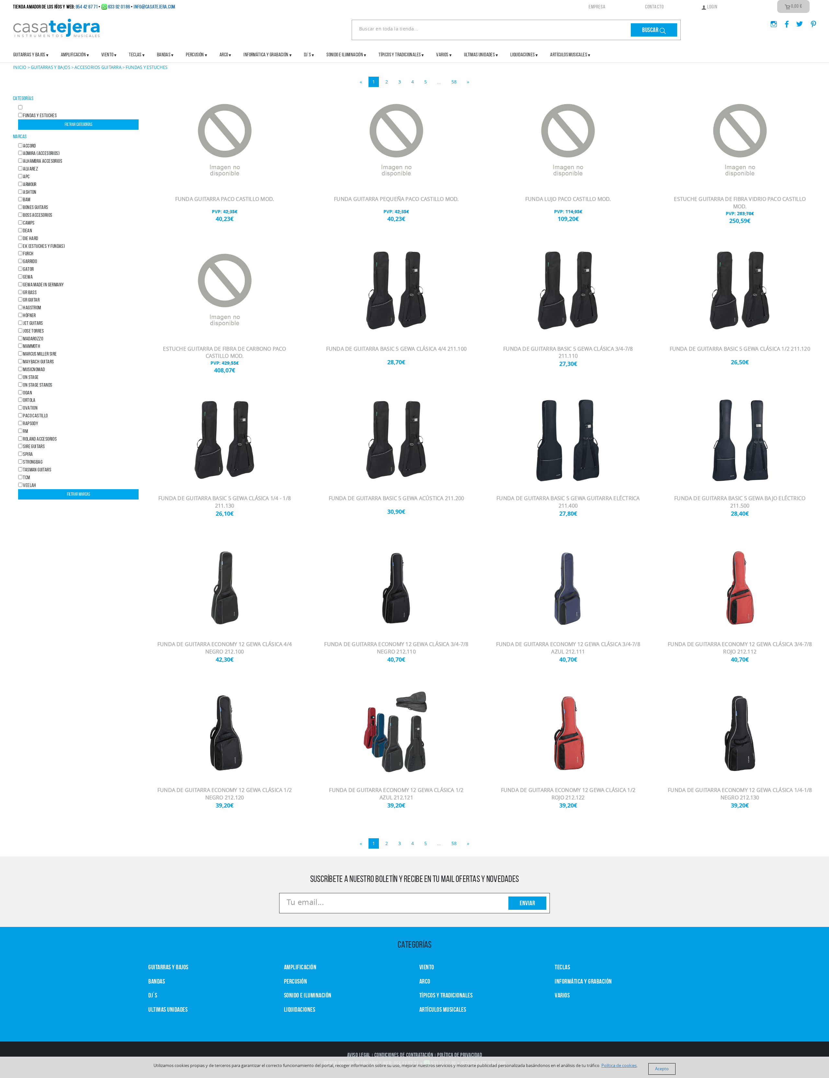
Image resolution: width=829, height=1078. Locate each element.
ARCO (424, 981)
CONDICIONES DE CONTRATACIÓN (403, 1055)
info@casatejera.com (154, 6)
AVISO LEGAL (358, 1055)
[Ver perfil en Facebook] (784, 22)
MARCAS (20, 136)
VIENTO (426, 967)
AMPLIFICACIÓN (73, 54)
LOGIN (712, 6)
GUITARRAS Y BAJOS (29, 54)
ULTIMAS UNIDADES (479, 54)
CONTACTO (654, 6)
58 (454, 82)
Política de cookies (619, 1065)
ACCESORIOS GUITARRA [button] (97, 67)
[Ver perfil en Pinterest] (810, 22)
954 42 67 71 (87, 6)
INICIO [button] (20, 67)
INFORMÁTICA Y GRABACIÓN (266, 54)
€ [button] (796, 6)
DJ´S (152, 995)
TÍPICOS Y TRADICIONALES (400, 54)
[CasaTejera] (56, 27)
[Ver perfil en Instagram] (771, 22)
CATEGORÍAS (23, 98)
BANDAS (156, 981)
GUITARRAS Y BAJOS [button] (50, 67)
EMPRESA (597, 6)
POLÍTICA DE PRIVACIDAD (459, 1055)
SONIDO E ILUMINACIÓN (344, 54)
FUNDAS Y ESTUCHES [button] (146, 67)
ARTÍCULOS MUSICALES (568, 54)
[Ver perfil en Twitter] (797, 22)
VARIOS (562, 995)
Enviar (527, 903)
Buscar (651, 29)
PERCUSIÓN (195, 54)
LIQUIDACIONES (522, 54)
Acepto (662, 1069)
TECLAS (562, 967)
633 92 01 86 (119, 6)
